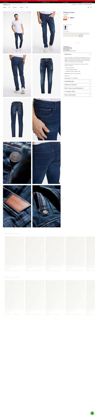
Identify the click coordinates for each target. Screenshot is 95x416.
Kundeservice (74, 4)
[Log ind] (88, 7)
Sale (27, 7)
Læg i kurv (78, 42)
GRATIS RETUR (5, 2)
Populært (15, 7)
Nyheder (4, 7)
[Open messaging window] (92, 413)
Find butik (80, 4)
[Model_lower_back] (17, 76)
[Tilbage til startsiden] (7, 4)
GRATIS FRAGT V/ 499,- (45, 2)
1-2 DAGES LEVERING (24, 2)
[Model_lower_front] (46, 32)
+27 (81, 35)
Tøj (9, 7)
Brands (21, 7)
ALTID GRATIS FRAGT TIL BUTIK (87, 2)
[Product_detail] (46, 119)
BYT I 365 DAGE (65, 2)
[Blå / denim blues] (65, 28)
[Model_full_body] (17, 32)
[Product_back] (17, 119)
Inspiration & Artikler (88, 4)
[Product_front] (46, 76)
